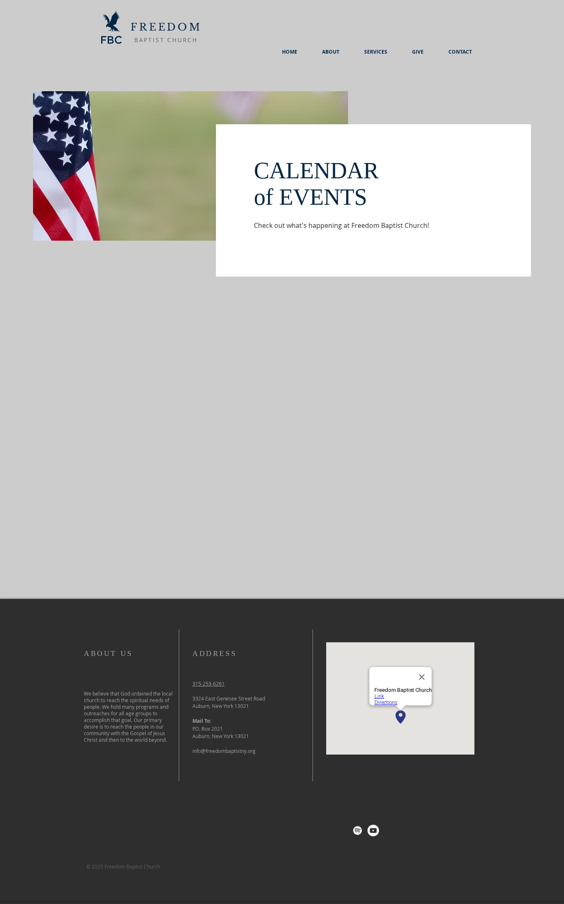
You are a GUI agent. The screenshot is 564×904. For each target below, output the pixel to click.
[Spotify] (357, 830)
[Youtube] (373, 830)
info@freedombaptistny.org (224, 751)
